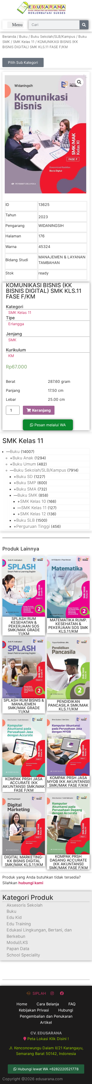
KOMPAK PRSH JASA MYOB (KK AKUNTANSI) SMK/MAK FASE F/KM (68, 781)
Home (22, 1004)
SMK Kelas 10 (33, 501)
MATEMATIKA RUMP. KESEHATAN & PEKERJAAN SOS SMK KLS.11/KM (68, 626)
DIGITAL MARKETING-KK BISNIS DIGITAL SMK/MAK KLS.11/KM (23, 861)
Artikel (46, 1022)
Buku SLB (25, 520)
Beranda (9, 36)
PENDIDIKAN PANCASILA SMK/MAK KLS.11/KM (68, 705)
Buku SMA (26, 489)
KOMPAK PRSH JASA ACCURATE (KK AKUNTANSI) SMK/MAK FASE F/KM (24, 785)
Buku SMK (27, 495)
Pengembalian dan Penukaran (46, 1016)
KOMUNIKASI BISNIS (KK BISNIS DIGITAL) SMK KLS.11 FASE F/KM (43, 291)
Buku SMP (26, 482)
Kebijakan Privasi (34, 1010)
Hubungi (65, 1010)
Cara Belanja (48, 1004)
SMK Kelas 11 (23, 42)
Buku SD (24, 476)
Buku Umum (24, 463)
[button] (15, 24)
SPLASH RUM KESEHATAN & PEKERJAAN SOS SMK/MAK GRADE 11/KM (24, 626)
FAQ (71, 1004)
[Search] (83, 24)
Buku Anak (23, 457)
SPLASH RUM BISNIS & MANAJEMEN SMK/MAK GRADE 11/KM (24, 706)
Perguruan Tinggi (33, 526)
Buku (23, 36)
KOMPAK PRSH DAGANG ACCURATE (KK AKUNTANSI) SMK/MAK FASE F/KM (68, 862)
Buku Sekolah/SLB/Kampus (53, 36)
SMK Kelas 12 (33, 513)
